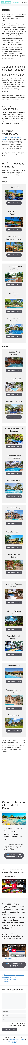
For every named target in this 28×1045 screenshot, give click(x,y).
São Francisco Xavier (10, 979)
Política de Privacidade (11, 1041)
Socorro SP (7, 981)
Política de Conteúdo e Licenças (17, 1039)
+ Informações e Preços (14, 203)
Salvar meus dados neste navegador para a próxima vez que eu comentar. (14, 1024)
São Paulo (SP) (12, 977)
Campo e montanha (9, 975)
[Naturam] (10, 2)
